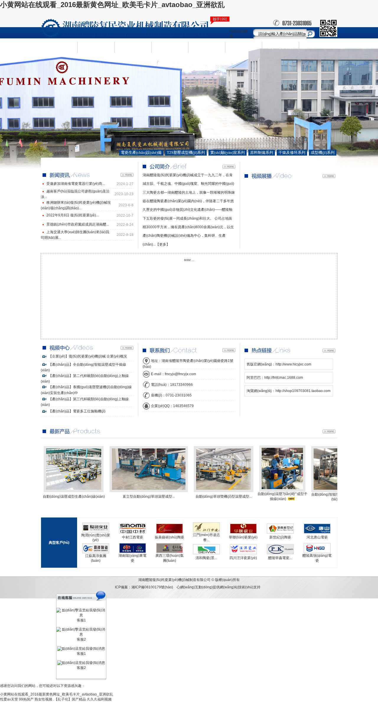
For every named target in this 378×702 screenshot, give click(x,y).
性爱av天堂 (9, 699)
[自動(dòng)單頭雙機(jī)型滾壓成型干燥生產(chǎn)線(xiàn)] (224, 491)
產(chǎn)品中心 (133, 47)
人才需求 (206, 47)
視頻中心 (243, 47)
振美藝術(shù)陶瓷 (169, 537)
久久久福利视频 (99, 699)
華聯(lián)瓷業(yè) (243, 537)
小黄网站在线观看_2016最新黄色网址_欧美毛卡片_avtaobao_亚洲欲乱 (112, 5)
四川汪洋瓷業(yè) (243, 558)
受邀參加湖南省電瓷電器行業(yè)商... (75, 184)
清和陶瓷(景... (206, 558)
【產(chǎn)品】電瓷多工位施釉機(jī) (76, 411)
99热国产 (26, 699)
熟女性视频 (43, 699)
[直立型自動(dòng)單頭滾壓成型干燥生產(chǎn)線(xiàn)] (149, 491)
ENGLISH (318, 47)
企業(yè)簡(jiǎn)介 (96, 47)
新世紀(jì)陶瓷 (280, 537)
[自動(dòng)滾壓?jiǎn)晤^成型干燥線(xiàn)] (282, 490)
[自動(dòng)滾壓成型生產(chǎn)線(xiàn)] (74, 491)
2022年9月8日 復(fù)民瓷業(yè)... (72, 215)
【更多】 (163, 244)
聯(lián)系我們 (281, 47)
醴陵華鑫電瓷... (280, 558)
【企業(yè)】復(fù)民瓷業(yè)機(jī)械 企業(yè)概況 (87, 356)
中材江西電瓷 (132, 537)
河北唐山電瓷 (317, 537)
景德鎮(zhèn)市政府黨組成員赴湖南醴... (77, 224)
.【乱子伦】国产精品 (69, 699)
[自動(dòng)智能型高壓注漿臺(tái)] (334, 491)
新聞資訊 (170, 47)
